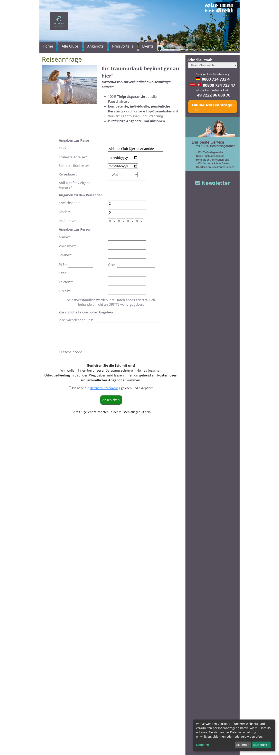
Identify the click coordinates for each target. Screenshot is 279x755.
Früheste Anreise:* (73, 157)
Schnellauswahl (200, 60)
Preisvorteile (123, 46)
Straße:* (65, 255)
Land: (63, 273)
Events (147, 46)
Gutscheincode (70, 352)
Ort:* (112, 264)
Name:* (65, 237)
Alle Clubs (70, 46)
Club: (63, 148)
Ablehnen (242, 745)
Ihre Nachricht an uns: (76, 320)
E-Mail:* (65, 291)
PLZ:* (63, 264)
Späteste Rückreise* (74, 165)
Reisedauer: (68, 174)
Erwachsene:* (69, 203)
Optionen (202, 745)
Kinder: (64, 212)
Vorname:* (67, 246)
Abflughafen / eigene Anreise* (74, 185)
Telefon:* (66, 282)
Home (48, 46)
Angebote (95, 46)
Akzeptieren (261, 745)
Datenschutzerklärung (105, 388)
